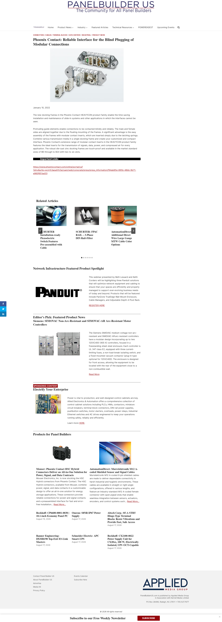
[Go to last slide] (40, 231)
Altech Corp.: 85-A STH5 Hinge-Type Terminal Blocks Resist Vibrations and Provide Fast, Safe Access (124, 517)
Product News (98, 35)
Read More (94, 374)
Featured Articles (100, 27)
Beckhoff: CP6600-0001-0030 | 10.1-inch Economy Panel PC (52, 514)
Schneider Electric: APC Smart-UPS (85, 537)
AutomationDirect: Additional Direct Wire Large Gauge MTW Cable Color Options (121, 238)
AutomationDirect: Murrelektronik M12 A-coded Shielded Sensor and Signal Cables (114, 470)
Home (51, 27)
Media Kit (37, 587)
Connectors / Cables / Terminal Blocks (50, 35)
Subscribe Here (80, 580)
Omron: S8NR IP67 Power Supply (86, 514)
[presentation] (51, 216)
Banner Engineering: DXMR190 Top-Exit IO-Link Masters (52, 539)
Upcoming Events (165, 27)
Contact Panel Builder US (43, 576)
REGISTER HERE (97, 305)
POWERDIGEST (145, 27)
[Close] (219, 616)
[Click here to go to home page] (38, 27)
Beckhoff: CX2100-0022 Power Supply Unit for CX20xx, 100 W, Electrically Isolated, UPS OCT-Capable (123, 540)
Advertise (37, 583)
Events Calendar (81, 576)
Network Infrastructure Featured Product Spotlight (68, 268)
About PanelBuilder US (42, 580)
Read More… (60, 504)
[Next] (133, 231)
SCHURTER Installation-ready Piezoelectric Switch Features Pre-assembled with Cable (51, 240)
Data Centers (74, 35)
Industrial (86, 35)
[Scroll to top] (217, 614)
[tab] (81, 257)
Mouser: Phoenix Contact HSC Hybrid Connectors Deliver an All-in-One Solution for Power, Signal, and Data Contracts (61, 472)
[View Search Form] (178, 27)
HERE (82, 423)
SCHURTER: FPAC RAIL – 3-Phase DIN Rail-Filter (87, 235)
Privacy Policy (39, 590)
